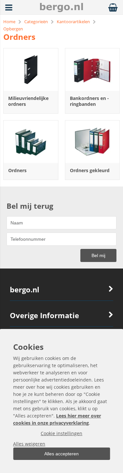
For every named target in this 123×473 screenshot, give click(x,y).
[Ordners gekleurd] (92, 142)
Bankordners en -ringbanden (89, 101)
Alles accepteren (61, 453)
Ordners (17, 170)
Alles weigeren (29, 444)
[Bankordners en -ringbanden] (92, 69)
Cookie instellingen (61, 433)
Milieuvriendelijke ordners (28, 101)
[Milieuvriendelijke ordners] (31, 69)
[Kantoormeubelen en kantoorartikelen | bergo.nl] (61, 10)
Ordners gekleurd (90, 170)
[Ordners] (31, 142)
